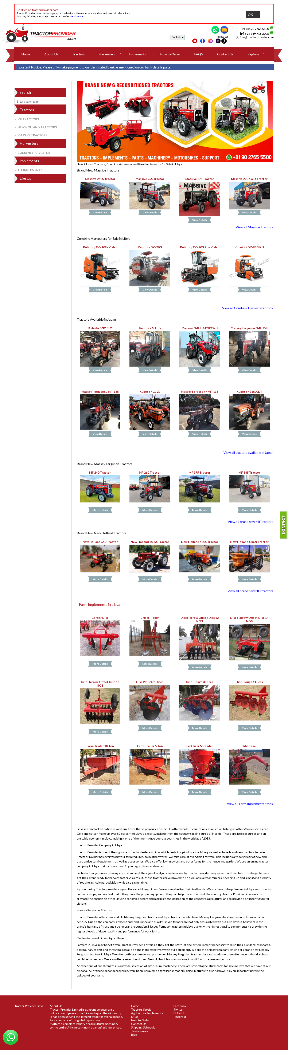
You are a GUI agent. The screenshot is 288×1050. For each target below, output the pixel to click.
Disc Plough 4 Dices (249, 682)
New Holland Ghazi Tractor (249, 542)
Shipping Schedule (143, 1027)
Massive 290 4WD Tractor (249, 179)
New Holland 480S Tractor (199, 542)
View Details (100, 212)
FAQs (135, 1016)
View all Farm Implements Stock (250, 804)
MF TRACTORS (28, 119)
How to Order (170, 54)
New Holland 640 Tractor (100, 542)
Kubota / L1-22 (150, 391)
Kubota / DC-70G (150, 247)
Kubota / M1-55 (150, 328)
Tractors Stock (141, 1009)
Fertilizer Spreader (199, 746)
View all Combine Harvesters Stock (247, 308)
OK (250, 14)
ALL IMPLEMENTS (29, 170)
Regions (253, 54)
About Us (51, 54)
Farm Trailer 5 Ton (150, 746)
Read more (76, 16)
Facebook (180, 1006)
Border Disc (100, 617)
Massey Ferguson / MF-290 (249, 328)
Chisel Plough (149, 617)
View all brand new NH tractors (250, 591)
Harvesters (107, 54)
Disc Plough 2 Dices (149, 682)
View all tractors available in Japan (248, 452)
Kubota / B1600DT (249, 391)
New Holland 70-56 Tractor (150, 542)
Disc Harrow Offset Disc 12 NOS (199, 619)
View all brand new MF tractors (250, 522)
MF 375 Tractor (199, 472)
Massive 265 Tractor (150, 179)
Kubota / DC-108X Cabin (100, 247)
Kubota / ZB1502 (100, 328)
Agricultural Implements (147, 1013)
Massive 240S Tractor (100, 179)
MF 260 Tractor (150, 472)
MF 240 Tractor (100, 472)
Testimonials (139, 1031)
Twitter (179, 1009)
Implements (137, 54)
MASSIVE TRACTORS (32, 135)
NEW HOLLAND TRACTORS (37, 127)
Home (25, 54)
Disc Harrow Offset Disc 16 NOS (100, 683)
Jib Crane (249, 746)
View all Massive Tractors (254, 227)
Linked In (180, 1013)
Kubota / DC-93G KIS (249, 247)
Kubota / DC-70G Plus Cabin (199, 247)
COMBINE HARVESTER (33, 152)
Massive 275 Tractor (199, 179)
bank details (154, 67)
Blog (134, 1034)
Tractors (78, 54)
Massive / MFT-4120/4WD (200, 328)
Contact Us (225, 54)
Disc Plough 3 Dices (199, 682)
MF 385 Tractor (249, 472)
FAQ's (198, 54)
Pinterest (180, 1016)
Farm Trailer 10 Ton (100, 746)
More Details (100, 510)
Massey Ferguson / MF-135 (100, 391)
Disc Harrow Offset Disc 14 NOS (249, 619)
